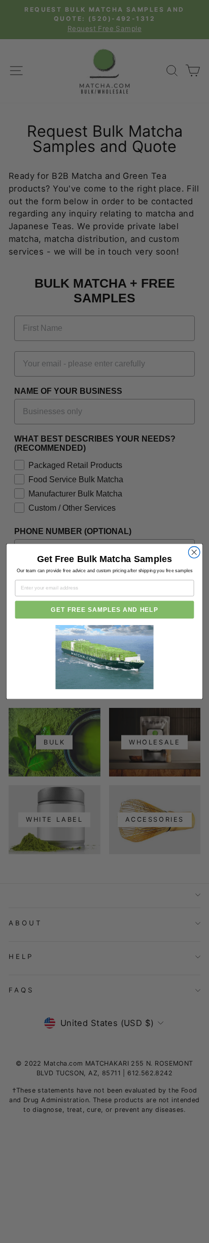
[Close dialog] (194, 552)
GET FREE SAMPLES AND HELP (104, 610)
